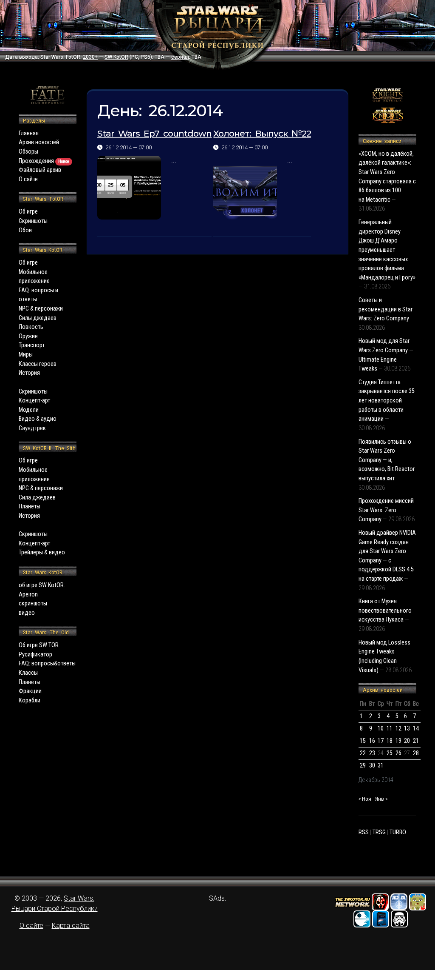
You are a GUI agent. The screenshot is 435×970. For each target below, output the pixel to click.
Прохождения (44, 161)
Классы (28, 672)
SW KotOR (116, 57)
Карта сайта (71, 926)
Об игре (28, 211)
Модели (29, 410)
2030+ (90, 57)
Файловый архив (40, 170)
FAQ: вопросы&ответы (47, 663)
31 (381, 765)
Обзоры (28, 151)
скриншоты (33, 603)
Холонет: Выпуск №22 (262, 133)
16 (372, 741)
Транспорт (32, 345)
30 (372, 765)
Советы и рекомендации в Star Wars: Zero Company (385, 309)
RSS (364, 832)
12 (398, 728)
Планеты (29, 506)
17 (381, 741)
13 (407, 728)
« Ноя (365, 799)
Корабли (29, 700)
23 (372, 753)
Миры (26, 354)
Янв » (381, 799)
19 (398, 741)
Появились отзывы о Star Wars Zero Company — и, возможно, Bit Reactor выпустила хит (387, 460)
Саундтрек (32, 428)
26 (398, 753)
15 (363, 741)
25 (390, 753)
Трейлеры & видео (42, 552)
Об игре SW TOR (39, 645)
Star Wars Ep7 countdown (154, 133)
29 (363, 765)
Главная (29, 133)
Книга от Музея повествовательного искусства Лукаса (385, 610)
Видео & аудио (37, 418)
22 (363, 753)
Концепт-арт (34, 400)
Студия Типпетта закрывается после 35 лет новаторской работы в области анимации (387, 400)
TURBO (398, 832)
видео (27, 612)
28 (416, 753)
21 (416, 741)
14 (416, 728)
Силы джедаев (37, 318)
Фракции (30, 691)
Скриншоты (33, 221)
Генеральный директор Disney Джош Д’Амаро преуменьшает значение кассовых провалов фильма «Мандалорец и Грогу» (387, 250)
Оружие (28, 336)
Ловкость (31, 327)
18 (390, 741)
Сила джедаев (37, 497)
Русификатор (35, 654)
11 (390, 728)
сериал (180, 57)
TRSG (379, 832)
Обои (25, 230)
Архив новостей (39, 142)
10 (381, 728)
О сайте (28, 179)
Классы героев (37, 364)
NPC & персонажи (41, 308)
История (29, 373)
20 (407, 741)
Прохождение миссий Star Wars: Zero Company (386, 510)
